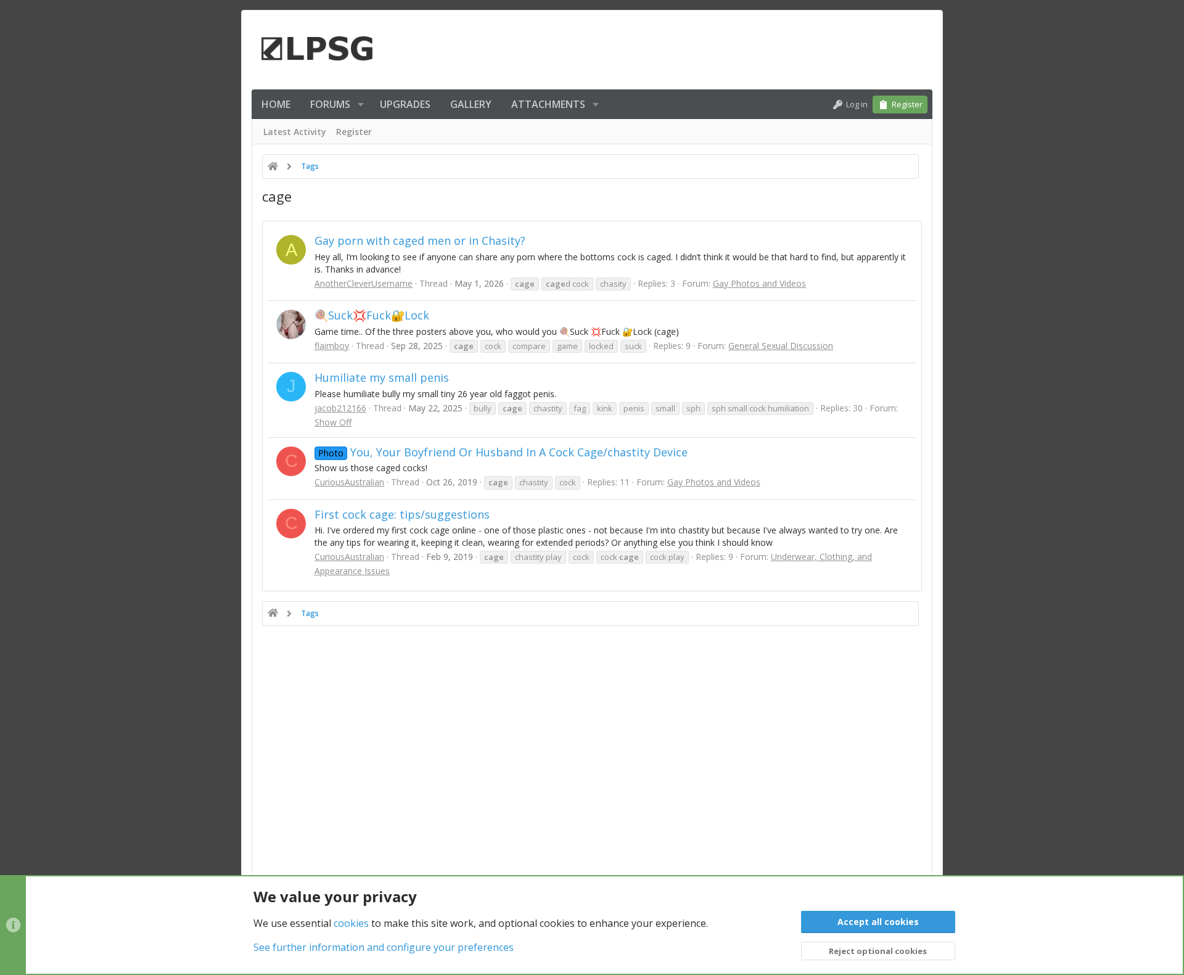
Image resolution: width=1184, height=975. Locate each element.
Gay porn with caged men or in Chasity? (419, 240)
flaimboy (331, 346)
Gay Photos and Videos (759, 283)
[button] (361, 104)
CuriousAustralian (349, 482)
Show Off (333, 422)
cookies (351, 923)
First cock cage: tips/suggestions (402, 514)
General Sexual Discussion (780, 346)
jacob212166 (340, 408)
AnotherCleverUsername (363, 283)
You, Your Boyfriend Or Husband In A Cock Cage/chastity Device (503, 452)
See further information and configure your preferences (383, 947)
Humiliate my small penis (381, 377)
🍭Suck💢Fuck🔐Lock (371, 315)
